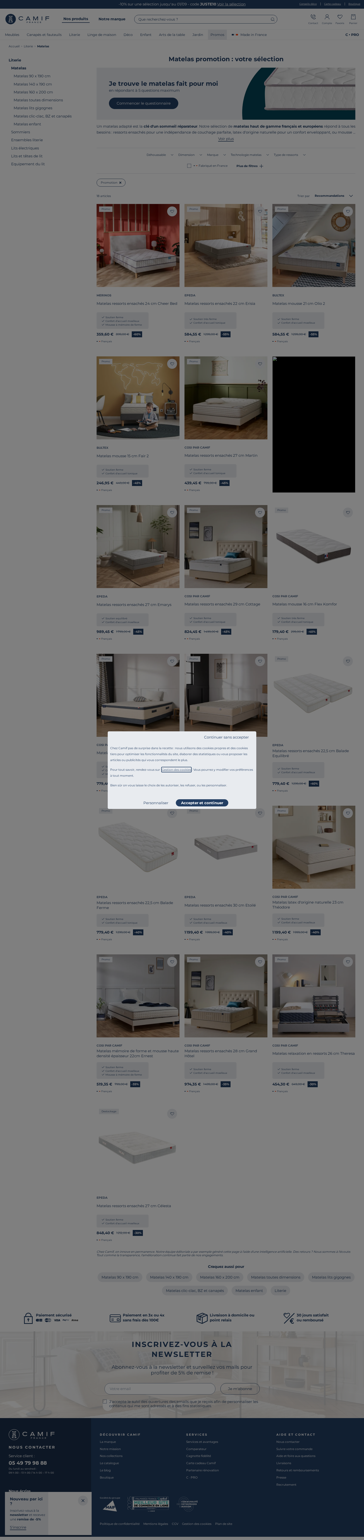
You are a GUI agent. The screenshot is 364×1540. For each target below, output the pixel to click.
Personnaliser (155, 802)
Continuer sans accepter (226, 737)
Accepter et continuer (202, 802)
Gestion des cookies (176, 769)
